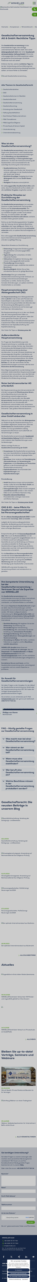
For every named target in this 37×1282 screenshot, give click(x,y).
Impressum (25, 1279)
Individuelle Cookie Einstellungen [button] (18, 1273)
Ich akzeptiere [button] (18, 1270)
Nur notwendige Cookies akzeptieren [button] (18, 1276)
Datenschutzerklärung (15, 1279)
